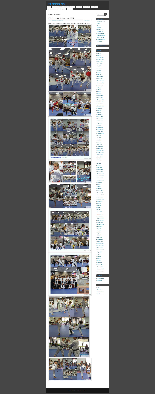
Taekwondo (99, 280)
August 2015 (99, 226)
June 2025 (99, 68)
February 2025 (100, 76)
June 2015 (99, 230)
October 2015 (100, 222)
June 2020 (99, 125)
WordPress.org (100, 294)
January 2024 (100, 97)
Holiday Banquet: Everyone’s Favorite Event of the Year (101, 35)
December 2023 (100, 99)
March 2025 (99, 74)
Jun (50, 20)
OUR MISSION (86, 6)
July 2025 (99, 65)
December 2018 (100, 150)
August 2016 (99, 201)
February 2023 (100, 116)
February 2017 (100, 190)
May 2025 (99, 70)
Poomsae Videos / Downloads (53, 9)
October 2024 (100, 84)
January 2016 (100, 216)
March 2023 (99, 114)
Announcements (60, 20)
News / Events (94, 6)
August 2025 (99, 63)
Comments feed (100, 291)
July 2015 (99, 228)
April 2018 (99, 165)
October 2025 (100, 61)
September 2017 (100, 180)
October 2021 (100, 120)
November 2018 (100, 152)
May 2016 (99, 207)
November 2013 (100, 271)
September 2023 (100, 106)
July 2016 (99, 203)
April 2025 (99, 72)
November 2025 (100, 59)
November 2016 (100, 194)
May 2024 (99, 91)
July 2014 (99, 254)
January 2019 (100, 148)
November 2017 (100, 175)
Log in (98, 287)
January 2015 (100, 241)
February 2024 (100, 95)
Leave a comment (87, 20)
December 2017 (100, 173)
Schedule (69, 9)
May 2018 (99, 163)
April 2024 (99, 93)
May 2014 (99, 258)
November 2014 (100, 245)
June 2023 (99, 112)
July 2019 (99, 135)
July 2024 (99, 89)
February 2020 (100, 127)
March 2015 (99, 237)
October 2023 (100, 104)
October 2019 (100, 131)
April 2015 (99, 235)
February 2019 (100, 146)
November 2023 (100, 101)
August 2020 (99, 123)
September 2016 (100, 199)
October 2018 (100, 154)
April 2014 (99, 260)
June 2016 (99, 205)
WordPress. (85, 390)
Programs (63, 9)
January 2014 (100, 266)
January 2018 (100, 171)
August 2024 (99, 87)
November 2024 (100, 82)
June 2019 (99, 137)
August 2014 (99, 252)
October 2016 (100, 197)
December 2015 (100, 218)
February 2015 (100, 239)
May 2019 (99, 139)
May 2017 (99, 186)
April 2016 (99, 209)
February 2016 (100, 213)
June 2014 (99, 256)
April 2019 (99, 142)
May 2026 (99, 55)
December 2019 (100, 129)
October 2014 (100, 247)
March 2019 (99, 144)
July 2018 (99, 158)
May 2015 (99, 232)
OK (105, 14)
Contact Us (79, 6)
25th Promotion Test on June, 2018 (61, 18)
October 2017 (100, 178)
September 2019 (100, 133)
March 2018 (99, 167)
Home (49, 6)
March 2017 (99, 188)
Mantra (80, 390)
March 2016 (99, 211)
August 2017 (99, 182)
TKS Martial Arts (56, 3)
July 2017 (99, 184)
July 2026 (99, 53)
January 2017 (100, 192)
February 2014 (100, 264)
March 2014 (99, 262)
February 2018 (100, 169)
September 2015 (100, 224)
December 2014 (100, 243)
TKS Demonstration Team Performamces (66, 6)
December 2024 (100, 80)
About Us (54, 6)
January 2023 (100, 118)
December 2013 (100, 268)
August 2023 (99, 108)
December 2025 (100, 57)
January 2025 (100, 78)
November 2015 (100, 220)
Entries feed (99, 289)
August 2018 (99, 156)
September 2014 (100, 249)
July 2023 (99, 110)
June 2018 (99, 161)
